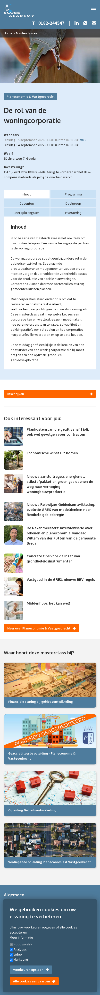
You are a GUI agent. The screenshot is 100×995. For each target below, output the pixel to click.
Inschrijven (15, 394)
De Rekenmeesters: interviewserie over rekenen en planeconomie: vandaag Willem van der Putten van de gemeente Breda (61, 535)
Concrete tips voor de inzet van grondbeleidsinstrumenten (53, 558)
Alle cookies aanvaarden (31, 981)
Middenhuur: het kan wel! (48, 603)
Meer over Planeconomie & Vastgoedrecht (38, 628)
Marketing (21, 959)
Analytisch (21, 949)
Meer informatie (21, 937)
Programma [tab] (73, 194)
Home (8, 33)
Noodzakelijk (23, 944)
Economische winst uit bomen (52, 453)
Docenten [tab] (27, 203)
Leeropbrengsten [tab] (27, 212)
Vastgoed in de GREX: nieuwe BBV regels (61, 579)
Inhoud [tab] (27, 194)
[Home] (19, 10)
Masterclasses (26, 33)
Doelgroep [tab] (73, 203)
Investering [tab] (73, 212)
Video (18, 954)
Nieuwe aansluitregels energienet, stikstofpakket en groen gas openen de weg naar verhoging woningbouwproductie (60, 484)
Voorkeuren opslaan (28, 969)
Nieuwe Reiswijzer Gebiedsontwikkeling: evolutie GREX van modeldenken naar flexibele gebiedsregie (61, 509)
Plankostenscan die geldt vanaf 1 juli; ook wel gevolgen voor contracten (58, 431)
